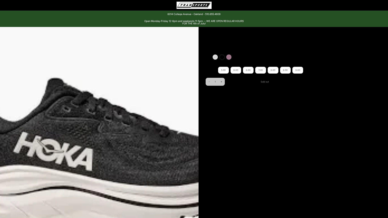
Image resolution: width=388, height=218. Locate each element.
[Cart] (299, 5)
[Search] (286, 5)
